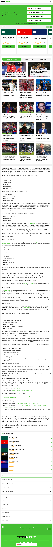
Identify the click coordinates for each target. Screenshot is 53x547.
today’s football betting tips (31, 242)
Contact (5, 540)
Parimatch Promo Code (32, 403)
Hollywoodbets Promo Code (29, 405)
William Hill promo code (27, 390)
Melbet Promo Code (21, 403)
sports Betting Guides (28, 283)
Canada (34, 384)
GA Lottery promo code (43, 396)
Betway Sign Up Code (42, 405)
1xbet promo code (15, 390)
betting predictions (30, 223)
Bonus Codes (7, 290)
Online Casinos (26, 307)
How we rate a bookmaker (43, 540)
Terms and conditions (30, 540)
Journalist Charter (20, 540)
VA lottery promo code (30, 396)
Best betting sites (16, 388)
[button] (47, 27)
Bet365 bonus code (13, 295)
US (30, 384)
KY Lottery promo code (10, 397)
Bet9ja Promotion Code (10, 407)
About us (12, 540)
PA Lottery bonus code (18, 396)
